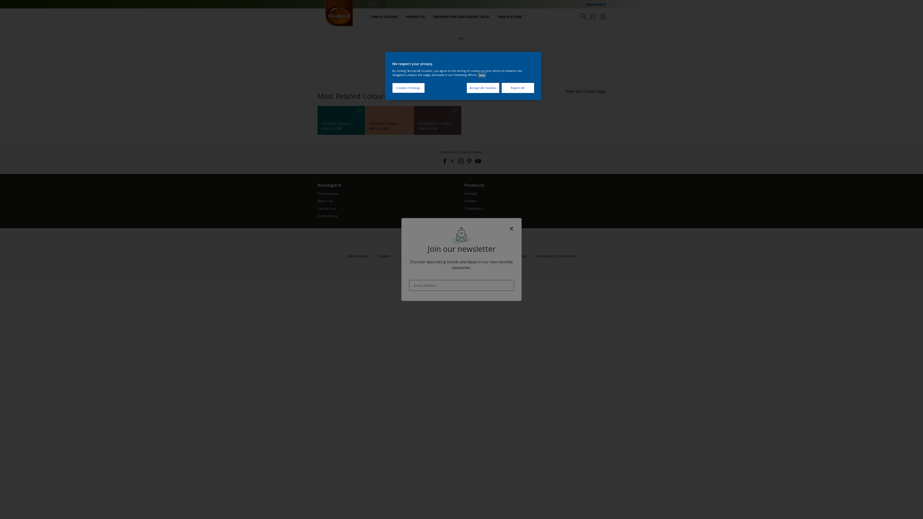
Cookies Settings (408, 88)
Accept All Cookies (483, 88)
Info (482, 75)
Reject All (518, 88)
